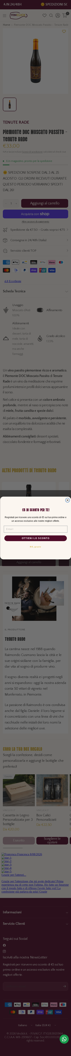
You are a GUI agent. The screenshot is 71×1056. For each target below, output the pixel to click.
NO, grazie (35, 547)
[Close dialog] (67, 500)
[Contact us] (64, 1039)
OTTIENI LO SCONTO (35, 538)
